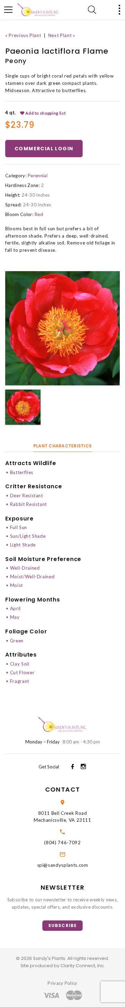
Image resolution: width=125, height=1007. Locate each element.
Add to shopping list (45, 113)
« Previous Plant (23, 35)
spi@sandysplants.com (62, 865)
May (15, 617)
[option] (62, 328)
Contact (62, 789)
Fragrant (19, 681)
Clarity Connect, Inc (82, 965)
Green (17, 640)
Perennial (38, 175)
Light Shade (23, 544)
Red (39, 214)
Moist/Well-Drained (32, 576)
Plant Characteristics (62, 446)
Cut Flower (22, 672)
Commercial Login (44, 148)
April (15, 608)
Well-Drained (25, 568)
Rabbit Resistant (28, 504)
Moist (16, 585)
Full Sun (18, 527)
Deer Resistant (26, 495)
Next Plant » (61, 35)
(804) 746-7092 (62, 842)
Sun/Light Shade (28, 536)
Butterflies (21, 472)
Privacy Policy (62, 983)
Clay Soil (20, 664)
